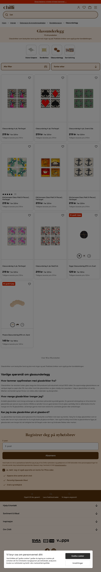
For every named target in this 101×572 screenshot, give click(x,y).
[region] (48, 559)
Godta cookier (77, 556)
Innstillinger (78, 563)
